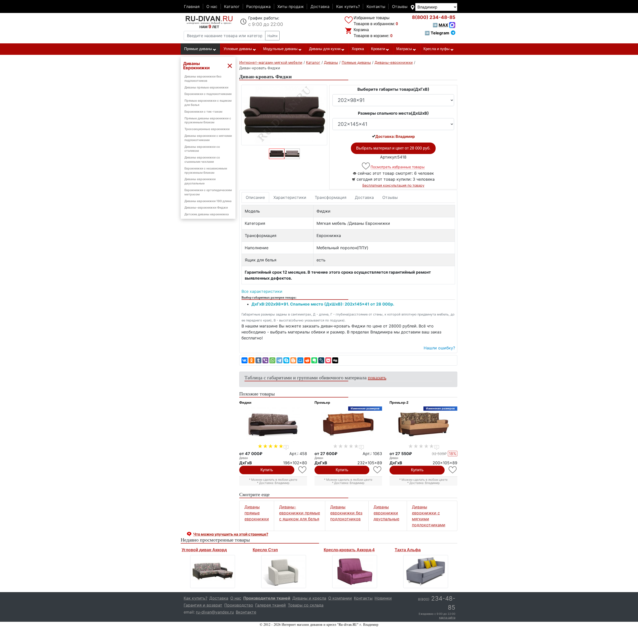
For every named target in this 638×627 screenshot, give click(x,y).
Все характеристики (261, 291)
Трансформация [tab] (330, 197)
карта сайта (447, 617)
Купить (266, 470)
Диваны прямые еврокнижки (206, 87)
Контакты (376, 6)
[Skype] (286, 360)
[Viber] (265, 360)
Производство (238, 605)
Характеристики (289, 197)
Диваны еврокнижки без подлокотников (346, 512)
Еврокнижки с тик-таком (203, 111)
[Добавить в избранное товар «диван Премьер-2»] (453, 469)
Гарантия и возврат (203, 605)
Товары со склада (305, 605)
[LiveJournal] (321, 360)
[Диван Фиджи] (273, 424)
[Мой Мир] (300, 360)
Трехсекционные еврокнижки (207, 129)
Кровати (378, 49)
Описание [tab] (255, 197)
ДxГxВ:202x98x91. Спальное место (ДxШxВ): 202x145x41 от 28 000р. (322, 304)
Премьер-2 (399, 402)
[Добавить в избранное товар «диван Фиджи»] (302, 469)
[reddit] (307, 360)
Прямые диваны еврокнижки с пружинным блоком (207, 120)
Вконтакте (246, 612)
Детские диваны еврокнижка (206, 214)
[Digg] (335, 360)
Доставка (320, 6)
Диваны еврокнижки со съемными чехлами (202, 159)
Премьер (322, 402)
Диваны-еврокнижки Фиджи (206, 207)
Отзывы (399, 6)
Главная (192, 6)
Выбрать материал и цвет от (393, 148)
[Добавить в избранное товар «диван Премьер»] (377, 469)
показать (377, 377)
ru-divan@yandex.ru (215, 612)
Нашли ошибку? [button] (439, 347)
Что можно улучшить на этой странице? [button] (230, 534)
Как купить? (348, 6)
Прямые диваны (198, 49)
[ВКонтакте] (244, 360)
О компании (340, 598)
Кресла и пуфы (436, 49)
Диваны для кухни (324, 49)
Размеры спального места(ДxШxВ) (393, 113)
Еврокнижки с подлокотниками (208, 94)
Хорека (358, 49)
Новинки (383, 598)
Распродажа (258, 6)
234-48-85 (433, 17)
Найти (272, 36)
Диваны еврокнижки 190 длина (208, 201)
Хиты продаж (290, 6)
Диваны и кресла (309, 598)
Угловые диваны (238, 49)
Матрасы (404, 49)
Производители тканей (266, 598)
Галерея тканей (270, 605)
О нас (211, 6)
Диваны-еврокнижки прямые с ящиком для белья (299, 512)
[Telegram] (279, 360)
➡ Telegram (437, 32)
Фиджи (245, 402)
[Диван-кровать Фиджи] (284, 115)
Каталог (231, 6)
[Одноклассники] (251, 360)
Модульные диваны (280, 49)
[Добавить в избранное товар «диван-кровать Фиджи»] (366, 166)
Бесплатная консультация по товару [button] (393, 185)
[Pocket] (328, 360)
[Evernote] (314, 360)
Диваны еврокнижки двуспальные (200, 181)
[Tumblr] (258, 360)
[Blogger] (293, 360)
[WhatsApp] (272, 360)
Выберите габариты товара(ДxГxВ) (393, 89)
